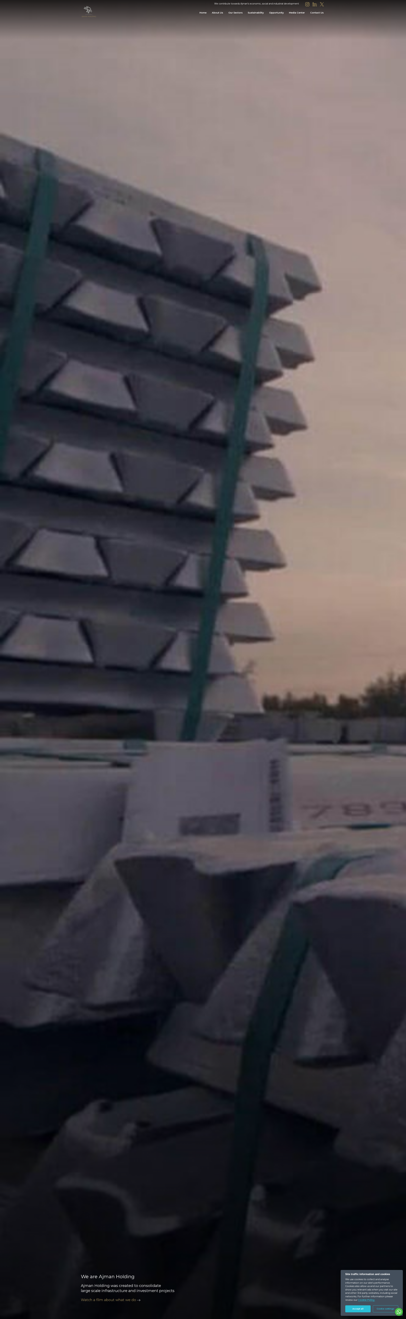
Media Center (297, 12)
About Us (217, 12)
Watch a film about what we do (108, 1300)
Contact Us (317, 12)
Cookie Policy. (366, 1300)
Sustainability (256, 12)
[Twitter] (322, 4)
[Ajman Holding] (89, 12)
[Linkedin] (315, 4)
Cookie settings (385, 1308)
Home (203, 12)
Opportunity (276, 12)
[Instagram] (307, 4)
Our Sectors (235, 12)
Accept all (357, 1308)
